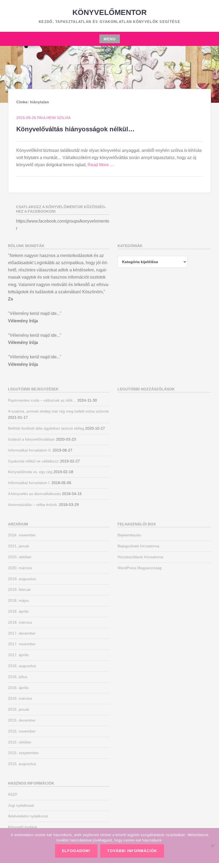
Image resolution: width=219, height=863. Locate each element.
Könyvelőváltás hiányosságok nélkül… (75, 129)
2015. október (20, 742)
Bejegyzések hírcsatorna (138, 546)
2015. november (22, 731)
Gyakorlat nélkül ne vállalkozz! (33, 461)
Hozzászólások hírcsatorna (140, 557)
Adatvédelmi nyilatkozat (28, 816)
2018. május (18, 600)
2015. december (22, 720)
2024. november (22, 535)
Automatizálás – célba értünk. (33, 504)
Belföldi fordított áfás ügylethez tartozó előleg (46, 428)
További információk (132, 851)
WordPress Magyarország (140, 568)
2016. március (20, 698)
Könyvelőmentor (109, 12)
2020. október (20, 557)
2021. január (18, 546)
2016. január (18, 709)
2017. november (22, 644)
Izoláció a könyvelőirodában (31, 439)
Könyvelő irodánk (22, 827)
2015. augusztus (22, 764)
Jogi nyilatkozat (21, 805)
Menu (110, 39)
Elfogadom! (76, 851)
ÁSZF (13, 794)
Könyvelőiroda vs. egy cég (30, 472)
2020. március (20, 568)
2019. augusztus (22, 579)
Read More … (101, 165)
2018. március (20, 622)
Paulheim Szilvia (54, 118)
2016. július (17, 677)
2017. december (22, 633)
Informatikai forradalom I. (29, 483)
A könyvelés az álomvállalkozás (34, 494)
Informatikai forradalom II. (30, 450)
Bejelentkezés (129, 535)
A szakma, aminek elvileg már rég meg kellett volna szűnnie (58, 411)
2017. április (18, 655)
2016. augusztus (22, 666)
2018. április (18, 611)
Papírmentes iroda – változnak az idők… (42, 400)
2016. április (18, 688)
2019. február (19, 589)
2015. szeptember (23, 753)
